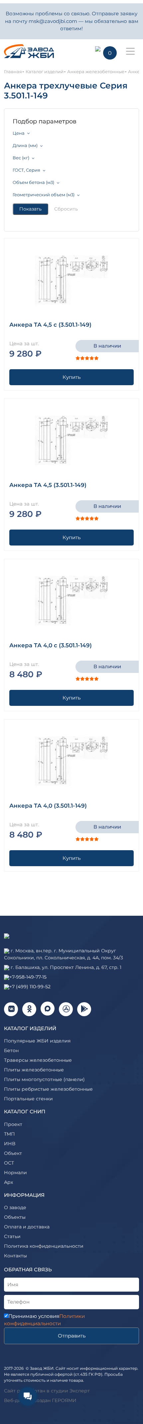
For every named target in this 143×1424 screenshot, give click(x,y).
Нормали (15, 1173)
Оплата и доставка (27, 1227)
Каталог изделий (30, 1028)
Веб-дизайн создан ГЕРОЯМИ (40, 1400)
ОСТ (9, 1163)
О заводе (15, 1207)
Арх (8, 1182)
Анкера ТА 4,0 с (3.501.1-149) (50, 645)
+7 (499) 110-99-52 (30, 987)
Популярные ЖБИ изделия (37, 1041)
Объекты (15, 1217)
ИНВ (9, 1144)
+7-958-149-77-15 (28, 977)
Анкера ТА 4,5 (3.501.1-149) (47, 485)
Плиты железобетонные (34, 1070)
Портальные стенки (28, 1099)
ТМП (9, 1134)
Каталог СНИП (24, 1111)
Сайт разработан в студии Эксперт (47, 1391)
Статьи (12, 1236)
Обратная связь (28, 1269)
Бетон (11, 1050)
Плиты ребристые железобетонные (48, 1089)
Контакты (15, 1256)
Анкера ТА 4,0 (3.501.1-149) (48, 805)
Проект (13, 1124)
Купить (71, 377)
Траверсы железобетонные (38, 1060)
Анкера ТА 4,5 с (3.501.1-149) (50, 324)
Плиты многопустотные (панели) (44, 1079)
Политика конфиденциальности (43, 1246)
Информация (24, 1195)
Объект (13, 1153)
